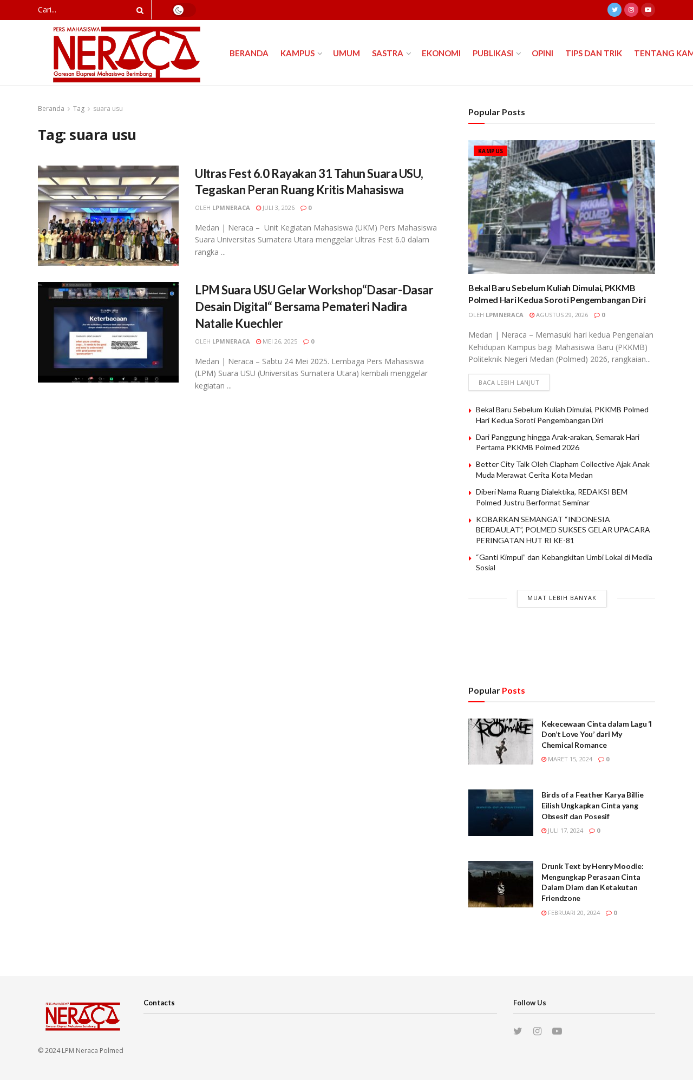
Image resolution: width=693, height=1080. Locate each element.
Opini (542, 53)
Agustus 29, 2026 (561, 315)
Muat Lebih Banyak (562, 598)
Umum (346, 53)
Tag (78, 108)
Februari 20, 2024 (573, 912)
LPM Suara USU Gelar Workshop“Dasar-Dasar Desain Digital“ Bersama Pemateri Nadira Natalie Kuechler (314, 306)
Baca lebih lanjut (509, 382)
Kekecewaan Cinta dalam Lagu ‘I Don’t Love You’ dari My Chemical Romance (596, 734)
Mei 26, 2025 (279, 341)
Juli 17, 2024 (564, 830)
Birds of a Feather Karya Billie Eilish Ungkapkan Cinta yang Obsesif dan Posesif (592, 805)
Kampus (297, 53)
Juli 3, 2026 (278, 207)
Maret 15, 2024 (569, 759)
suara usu (108, 108)
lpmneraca (231, 207)
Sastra (387, 53)
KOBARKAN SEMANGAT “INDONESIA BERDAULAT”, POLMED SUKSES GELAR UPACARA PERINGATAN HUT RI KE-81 (563, 530)
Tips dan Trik (593, 53)
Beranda (249, 53)
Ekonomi (441, 53)
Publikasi (493, 53)
